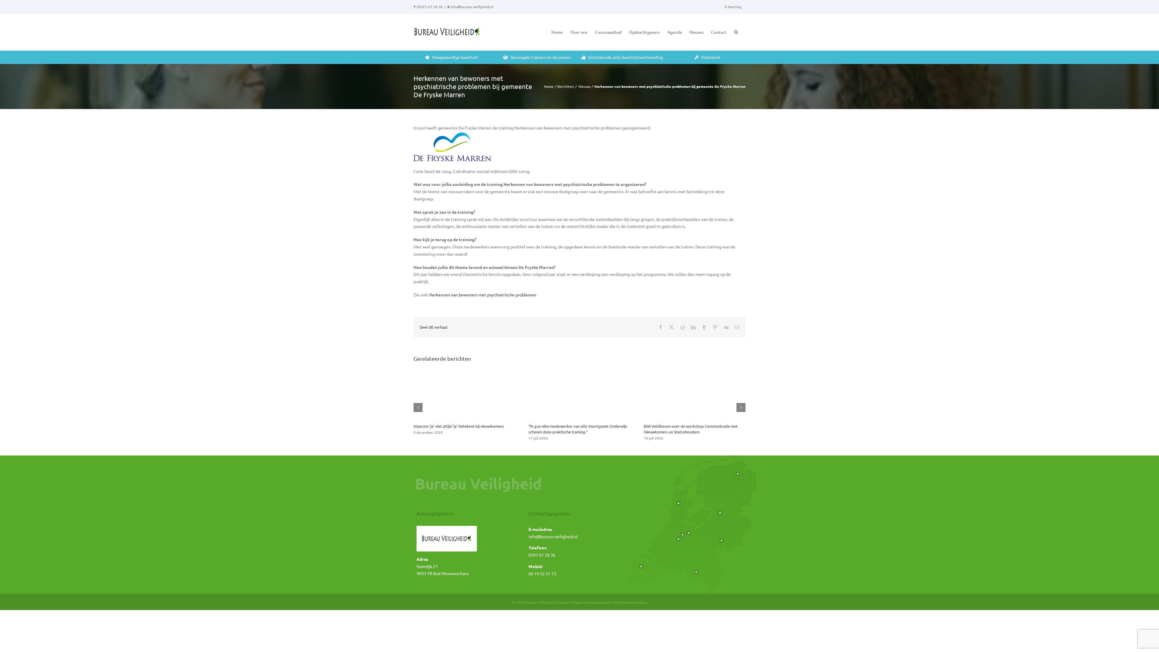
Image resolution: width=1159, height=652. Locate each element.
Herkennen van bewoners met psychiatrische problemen (482, 294)
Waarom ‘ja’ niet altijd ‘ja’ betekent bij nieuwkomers (458, 426)
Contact (563, 602)
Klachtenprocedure (631, 602)
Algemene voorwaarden (592, 602)
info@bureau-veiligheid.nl (471, 6)
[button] (736, 32)
